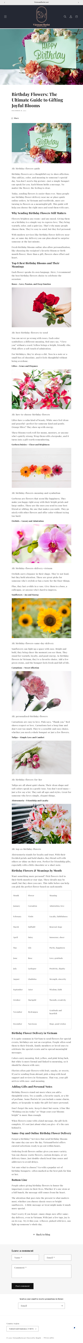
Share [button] (16, 118)
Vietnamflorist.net (19, 1338)
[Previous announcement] (4, 2)
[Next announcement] (78, 2)
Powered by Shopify (34, 1338)
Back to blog (43, 1234)
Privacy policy (49, 1338)
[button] (5, 17)
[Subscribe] (62, 1306)
